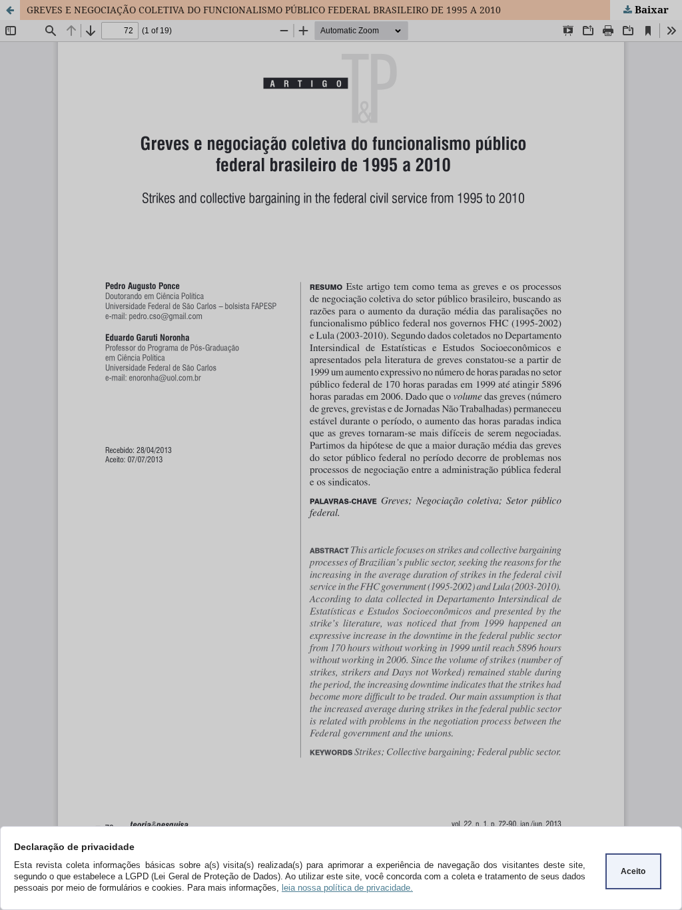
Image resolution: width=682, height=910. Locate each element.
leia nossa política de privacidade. (347, 888)
